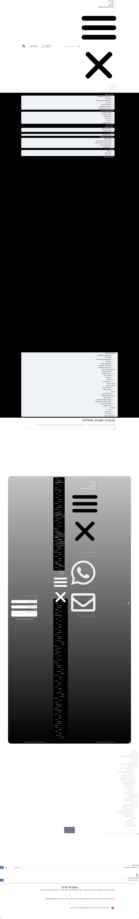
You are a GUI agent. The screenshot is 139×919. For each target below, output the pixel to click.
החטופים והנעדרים (109, 157)
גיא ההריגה (108, 118)
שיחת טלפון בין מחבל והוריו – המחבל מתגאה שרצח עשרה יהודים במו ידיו (76, 425)
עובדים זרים (108, 155)
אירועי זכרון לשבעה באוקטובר (106, 7)
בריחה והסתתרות (106, 114)
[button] (99, 46)
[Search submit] (2, 867)
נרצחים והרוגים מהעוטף (104, 108)
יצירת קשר (111, 5)
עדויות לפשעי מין (106, 135)
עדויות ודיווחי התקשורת (105, 106)
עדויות (112, 133)
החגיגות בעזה (107, 139)
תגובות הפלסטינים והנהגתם (103, 141)
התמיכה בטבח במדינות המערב (102, 143)
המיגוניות (108, 120)
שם (36, 599)
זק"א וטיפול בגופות (106, 104)
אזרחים (109, 151)
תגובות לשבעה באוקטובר (107, 137)
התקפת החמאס (109, 126)
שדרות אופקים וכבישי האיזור (103, 100)
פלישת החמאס (107, 131)
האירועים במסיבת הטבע (107, 110)
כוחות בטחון (108, 153)
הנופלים (111, 149)
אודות (112, 3)
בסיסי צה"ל (108, 98)
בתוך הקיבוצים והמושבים (104, 96)
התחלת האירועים (106, 112)
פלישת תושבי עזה (106, 128)
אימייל (35, 604)
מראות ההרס (107, 116)
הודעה (35, 610)
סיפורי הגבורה (110, 124)
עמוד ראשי (111, 1)
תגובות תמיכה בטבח (105, 145)
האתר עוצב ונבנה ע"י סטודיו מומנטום (105, 742)
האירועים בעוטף (109, 94)
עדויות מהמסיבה (106, 122)
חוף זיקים (108, 102)
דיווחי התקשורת (107, 147)
